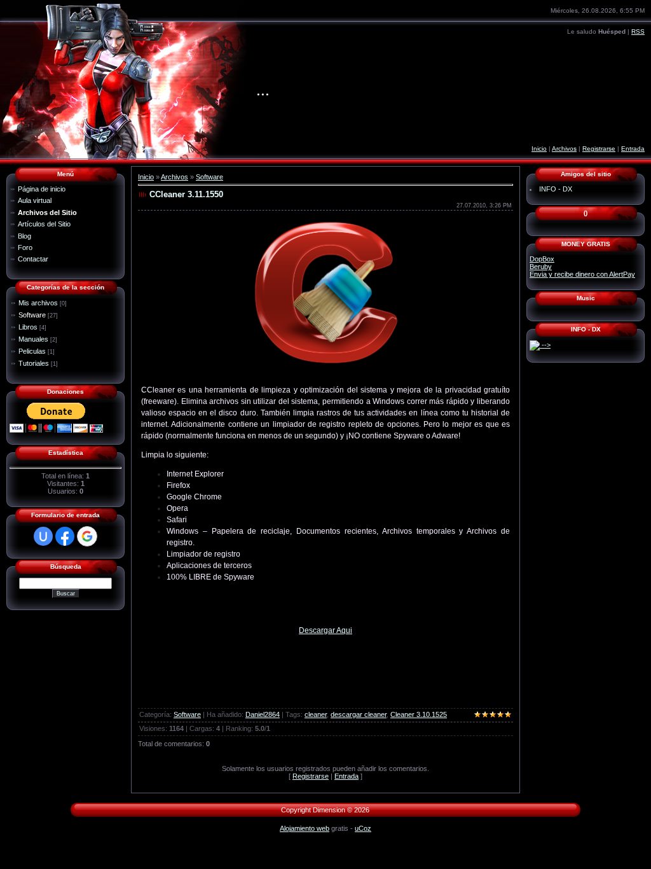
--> (545, 345)
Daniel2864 (262, 714)
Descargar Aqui (325, 630)
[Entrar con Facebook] (64, 536)
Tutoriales (33, 363)
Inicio (539, 148)
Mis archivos (38, 303)
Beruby (541, 266)
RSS (638, 31)
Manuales (33, 339)
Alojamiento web (304, 828)
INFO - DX (555, 189)
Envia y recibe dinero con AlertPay (582, 274)
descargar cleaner (359, 714)
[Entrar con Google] (87, 536)
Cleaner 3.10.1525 (418, 714)
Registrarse (598, 148)
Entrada (633, 148)
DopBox (542, 259)
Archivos (564, 148)
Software (32, 315)
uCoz (363, 828)
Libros (28, 327)
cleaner (316, 714)
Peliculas (32, 351)
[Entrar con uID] (43, 536)
